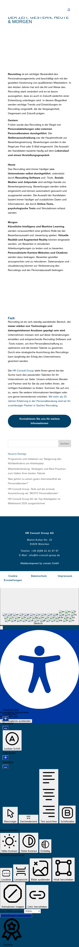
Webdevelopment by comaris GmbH (39, 563)
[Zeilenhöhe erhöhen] (6, 757)
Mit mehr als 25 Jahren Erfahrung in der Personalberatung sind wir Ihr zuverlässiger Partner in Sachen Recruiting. (39, 401)
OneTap (23, 716)
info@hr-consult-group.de (44, 555)
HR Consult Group (23, 370)
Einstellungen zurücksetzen (16, 915)
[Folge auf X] (36, 525)
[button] (1, 628)
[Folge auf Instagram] (50, 525)
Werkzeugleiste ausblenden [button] (16, 721)
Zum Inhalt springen (12, 911)
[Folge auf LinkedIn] (43, 525)
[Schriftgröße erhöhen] (6, 719)
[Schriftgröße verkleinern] (6, 728)
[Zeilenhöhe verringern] (6, 767)
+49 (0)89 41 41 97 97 (45, 550)
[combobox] (39, 604)
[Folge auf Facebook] (28, 525)
